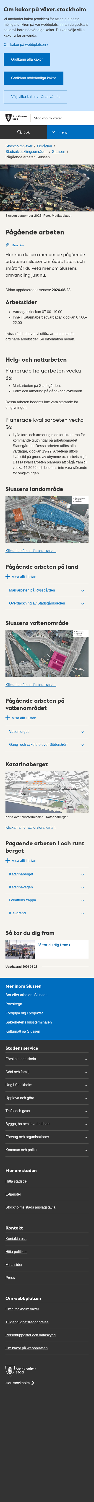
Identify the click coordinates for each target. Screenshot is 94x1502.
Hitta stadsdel (16, 1181)
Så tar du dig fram (52, 944)
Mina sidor (13, 1265)
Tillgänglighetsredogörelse (27, 1322)
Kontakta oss (15, 1239)
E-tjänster (13, 1194)
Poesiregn (13, 1004)
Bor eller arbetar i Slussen (26, 995)
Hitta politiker (16, 1252)
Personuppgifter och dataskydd (30, 1335)
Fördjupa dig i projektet (24, 1013)
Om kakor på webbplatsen (25, 44)
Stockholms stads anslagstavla (30, 1207)
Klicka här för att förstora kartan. (30, 551)
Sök (27, 132)
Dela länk (18, 245)
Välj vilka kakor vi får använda (35, 97)
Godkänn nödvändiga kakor (33, 78)
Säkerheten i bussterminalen (28, 1022)
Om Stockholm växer (22, 1309)
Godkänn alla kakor (27, 59)
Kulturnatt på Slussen (22, 1031)
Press (10, 1278)
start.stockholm (17, 1383)
